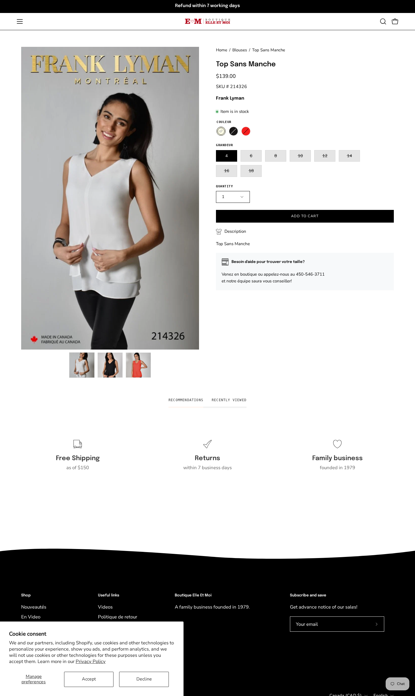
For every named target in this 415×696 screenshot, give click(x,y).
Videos (105, 607)
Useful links (108, 595)
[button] (383, 21)
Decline (144, 679)
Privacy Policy (91, 661)
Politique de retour (117, 617)
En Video (30, 617)
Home (221, 50)
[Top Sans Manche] (82, 365)
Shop (26, 595)
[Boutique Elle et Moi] (207, 21)
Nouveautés (33, 607)
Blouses (239, 50)
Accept (89, 679)
